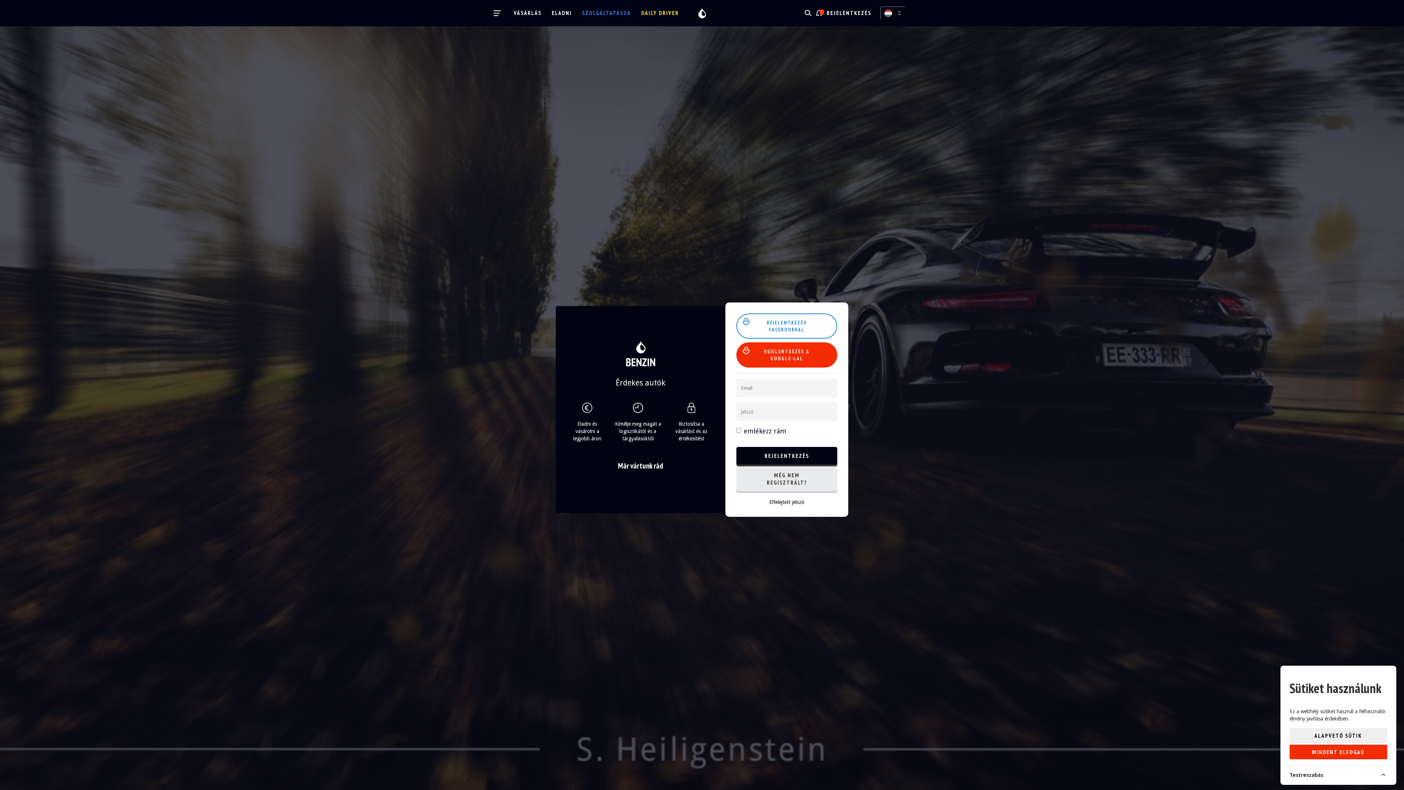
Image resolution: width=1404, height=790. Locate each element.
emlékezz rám (765, 431)
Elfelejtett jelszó (786, 502)
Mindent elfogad (1338, 752)
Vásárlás (527, 13)
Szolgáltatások (606, 13)
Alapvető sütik (1338, 735)
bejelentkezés (849, 13)
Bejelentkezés (787, 455)
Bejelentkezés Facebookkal (787, 326)
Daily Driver (660, 13)
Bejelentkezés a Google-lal (786, 355)
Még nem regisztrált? (787, 479)
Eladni (562, 13)
